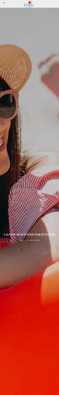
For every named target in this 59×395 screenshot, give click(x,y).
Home (21, 240)
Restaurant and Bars (33, 240)
